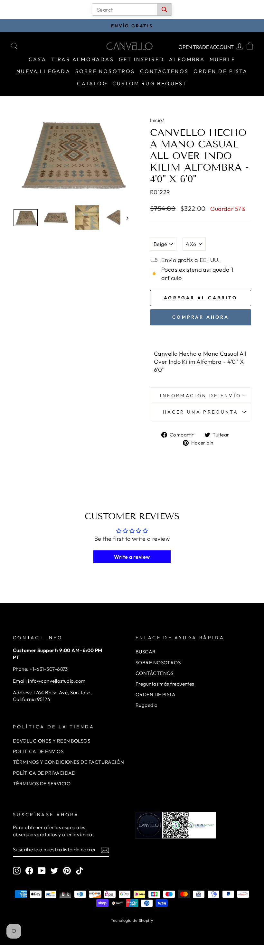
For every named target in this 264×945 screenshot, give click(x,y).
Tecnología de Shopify (132, 920)
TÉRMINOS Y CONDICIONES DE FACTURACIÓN (68, 762)
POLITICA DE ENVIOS (38, 751)
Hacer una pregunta (200, 412)
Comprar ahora (200, 317)
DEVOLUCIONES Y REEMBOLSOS (51, 741)
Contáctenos (164, 71)
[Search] (164, 9)
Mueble (222, 59)
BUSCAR (146, 652)
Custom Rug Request (149, 83)
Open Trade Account (206, 47)
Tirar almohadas (82, 59)
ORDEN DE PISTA (155, 694)
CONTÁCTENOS (155, 673)
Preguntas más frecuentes (165, 684)
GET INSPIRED (141, 59)
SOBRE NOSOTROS (158, 663)
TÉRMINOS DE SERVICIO (42, 784)
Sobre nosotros (105, 71)
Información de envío (200, 395)
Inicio (156, 120)
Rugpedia (147, 705)
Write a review (132, 557)
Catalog (92, 83)
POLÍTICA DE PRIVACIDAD (44, 773)
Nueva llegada (43, 71)
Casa (37, 59)
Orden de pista (220, 71)
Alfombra (187, 59)
